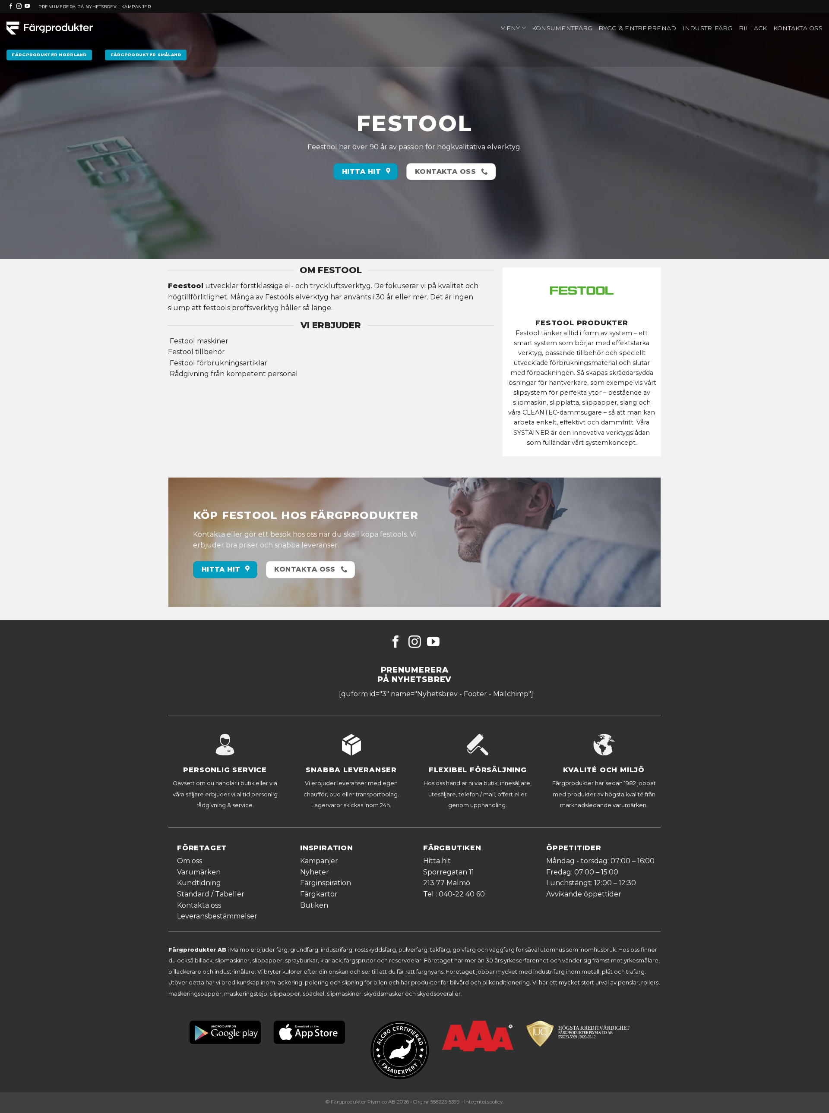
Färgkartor (319, 894)
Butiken (314, 905)
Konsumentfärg (562, 28)
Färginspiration (325, 883)
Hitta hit (437, 861)
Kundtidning (199, 883)
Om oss (189, 861)
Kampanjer (136, 6)
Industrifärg (707, 28)
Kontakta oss (798, 28)
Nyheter (314, 872)
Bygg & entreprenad (637, 28)
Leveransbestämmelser (217, 916)
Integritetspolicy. (483, 1102)
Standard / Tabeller (210, 894)
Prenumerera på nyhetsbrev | (79, 6)
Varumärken (199, 872)
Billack (753, 28)
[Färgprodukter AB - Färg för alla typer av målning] (49, 28)
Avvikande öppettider (583, 894)
